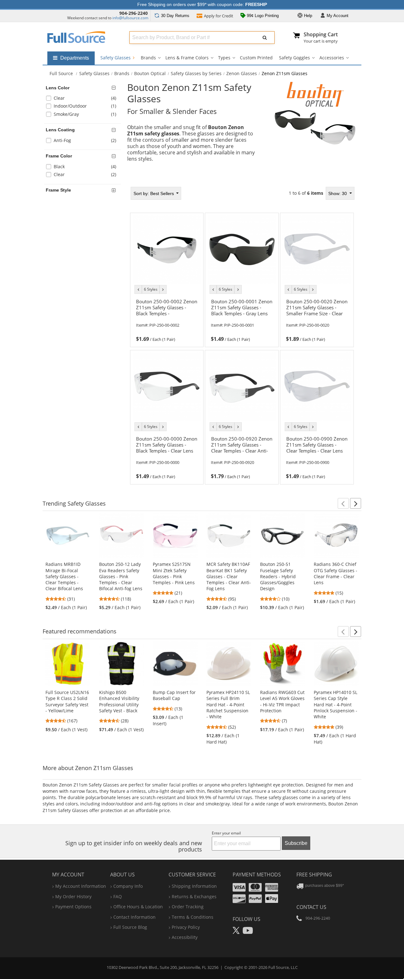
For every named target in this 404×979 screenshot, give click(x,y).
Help (307, 15)
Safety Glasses (116, 58)
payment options (73, 907)
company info (128, 886)
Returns (175, 15)
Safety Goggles (294, 58)
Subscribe (296, 843)
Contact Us (311, 907)
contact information (134, 917)
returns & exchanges (194, 896)
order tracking (188, 907)
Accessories (331, 58)
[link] (166, 319)
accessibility (185, 937)
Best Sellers (154, 193)
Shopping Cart (321, 34)
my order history (73, 896)
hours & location (138, 907)
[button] (343, 503)
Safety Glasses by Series (196, 73)
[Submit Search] (265, 38)
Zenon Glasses (241, 73)
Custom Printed (256, 58)
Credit (218, 16)
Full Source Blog (130, 927)
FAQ (117, 896)
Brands (148, 58)
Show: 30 (338, 193)
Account (337, 15)
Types (224, 58)
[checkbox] (83, 99)
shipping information (194, 886)
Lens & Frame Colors (187, 58)
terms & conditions (192, 917)
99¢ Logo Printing (262, 15)
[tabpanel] (242, 336)
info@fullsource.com (130, 18)
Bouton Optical (150, 73)
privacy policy (186, 927)
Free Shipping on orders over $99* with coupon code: (202, 4)
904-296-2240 (133, 13)
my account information (80, 886)
